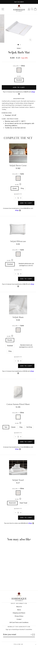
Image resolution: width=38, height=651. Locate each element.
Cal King (29, 427)
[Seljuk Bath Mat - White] (19, 582)
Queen (15, 188)
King (22, 188)
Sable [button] (18, 178)
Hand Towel (23, 503)
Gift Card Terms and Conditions (19, 622)
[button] (2, 9)
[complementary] (19, 2)
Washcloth (12, 503)
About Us (19, 606)
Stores (19, 610)
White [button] (19, 70)
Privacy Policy (19, 616)
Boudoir (9, 340)
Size (19, 76)
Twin (5, 427)
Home (18, 48)
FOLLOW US (18, 644)
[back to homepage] (19, 8)
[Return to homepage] (19, 596)
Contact (19, 619)
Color (19, 66)
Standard (19, 80)
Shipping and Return (19, 613)
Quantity (18, 194)
